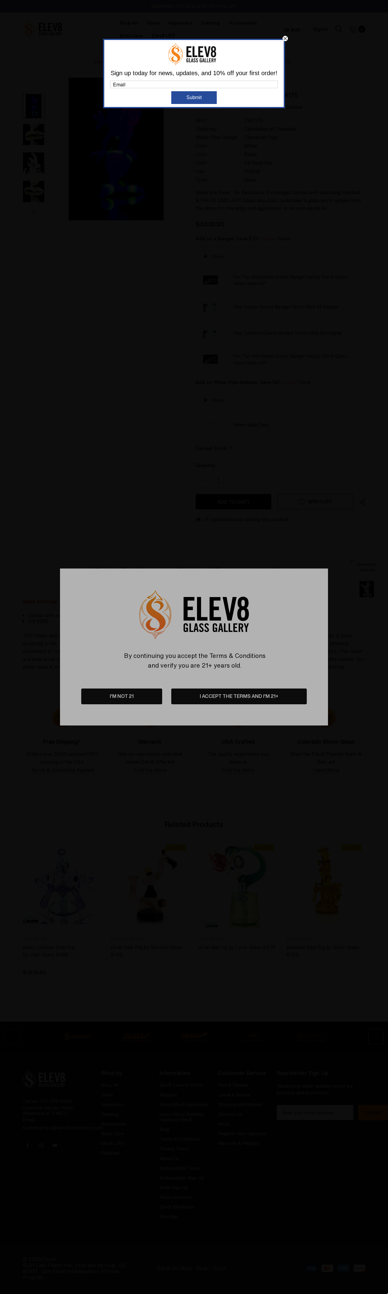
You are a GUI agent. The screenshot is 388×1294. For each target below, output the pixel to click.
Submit (194, 97)
